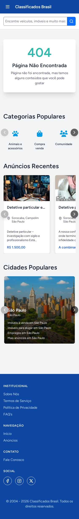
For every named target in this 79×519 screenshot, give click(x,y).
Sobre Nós (11, 394)
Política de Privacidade (20, 408)
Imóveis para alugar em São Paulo (29, 328)
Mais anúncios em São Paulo (26, 338)
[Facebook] (7, 481)
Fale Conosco (13, 460)
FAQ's (7, 414)
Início (7, 434)
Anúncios (10, 440)
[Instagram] (19, 481)
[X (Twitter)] (31, 481)
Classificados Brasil (33, 6)
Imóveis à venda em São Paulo (27, 323)
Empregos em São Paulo (23, 333)
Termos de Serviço (17, 401)
